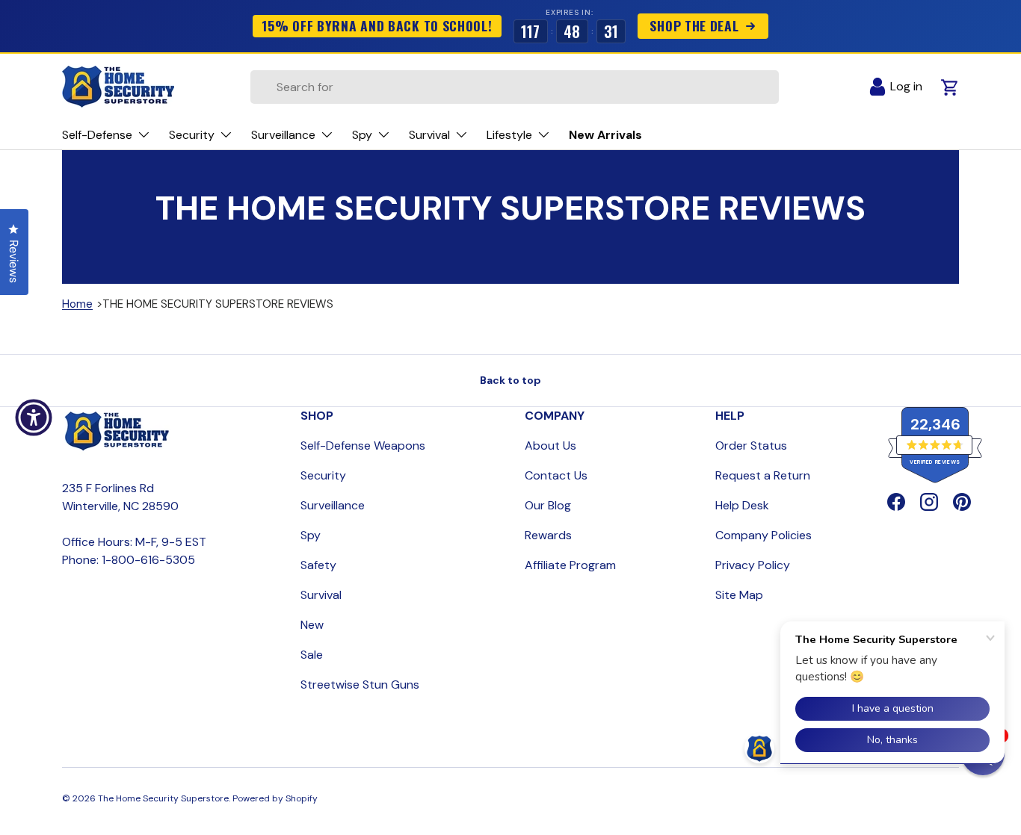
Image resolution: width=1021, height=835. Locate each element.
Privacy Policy (752, 565)
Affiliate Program (570, 565)
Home (77, 304)
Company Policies (763, 535)
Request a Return (762, 475)
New (312, 625)
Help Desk (742, 505)
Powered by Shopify (275, 798)
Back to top (510, 380)
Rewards (548, 535)
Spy (310, 535)
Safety (318, 565)
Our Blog (548, 505)
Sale (311, 654)
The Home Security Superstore (163, 798)
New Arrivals (605, 135)
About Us (550, 445)
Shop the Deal (694, 25)
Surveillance (332, 505)
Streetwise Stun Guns (359, 684)
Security (323, 475)
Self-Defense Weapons (362, 445)
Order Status (751, 445)
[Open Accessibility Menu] (33, 417)
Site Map (739, 595)
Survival (321, 595)
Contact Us (556, 475)
